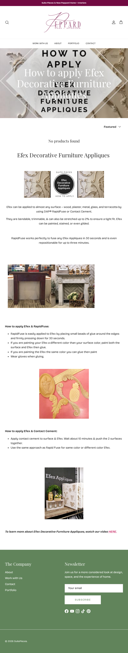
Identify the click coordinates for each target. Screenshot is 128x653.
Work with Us (40, 43)
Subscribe (83, 599)
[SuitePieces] (64, 22)
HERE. (112, 531)
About (58, 43)
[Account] (113, 22)
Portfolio (73, 43)
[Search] (7, 22)
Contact (91, 43)
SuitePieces (20, 641)
